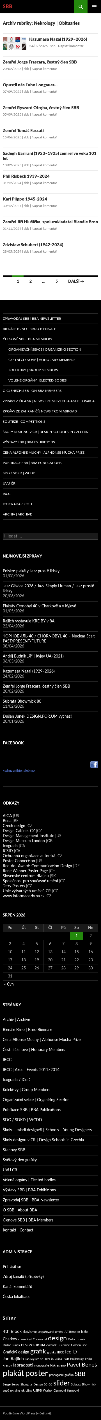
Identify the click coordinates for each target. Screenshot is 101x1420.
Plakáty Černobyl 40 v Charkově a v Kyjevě (39, 606)
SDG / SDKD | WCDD (19, 473)
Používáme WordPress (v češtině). (27, 1413)
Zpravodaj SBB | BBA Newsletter (32, 318)
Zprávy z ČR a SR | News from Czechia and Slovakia (49, 401)
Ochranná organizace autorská (29, 856)
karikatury (77, 1359)
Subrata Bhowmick (83, 1384)
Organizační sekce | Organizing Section (44, 349)
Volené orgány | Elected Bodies (37, 380)
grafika (51, 1352)
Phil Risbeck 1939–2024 (26, 176)
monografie (41, 1365)
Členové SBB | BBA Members (27, 339)
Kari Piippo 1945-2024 (25, 199)
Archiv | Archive (17, 514)
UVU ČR (9, 483)
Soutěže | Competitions (24, 421)
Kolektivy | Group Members (33, 370)
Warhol (47, 1390)
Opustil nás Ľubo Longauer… (30, 85)
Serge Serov (11, 1384)
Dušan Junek (76, 1339)
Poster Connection (19, 861)
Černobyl (60, 1390)
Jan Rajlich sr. (34, 1359)
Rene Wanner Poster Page (25, 871)
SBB (7, 6)
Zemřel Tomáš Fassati (23, 131)
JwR (66, 1359)
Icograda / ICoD (17, 504)
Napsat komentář (70, 46)
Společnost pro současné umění (30, 881)
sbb (53, 46)
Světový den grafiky (20, 1160)
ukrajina (26, 1390)
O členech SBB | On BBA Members (32, 390)
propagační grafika (61, 1375)
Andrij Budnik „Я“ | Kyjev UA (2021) (33, 656)
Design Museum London (24, 841)
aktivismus (30, 1331)
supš (6, 1390)
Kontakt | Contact (18, 1230)
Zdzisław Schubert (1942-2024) (33, 245)
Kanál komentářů (17, 1287)
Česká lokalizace (16, 1297)
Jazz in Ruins (53, 1359)
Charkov (10, 1339)
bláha (84, 1331)
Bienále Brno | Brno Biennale (29, 329)
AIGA (7, 816)
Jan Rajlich (13, 1359)
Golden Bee (79, 1345)
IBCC (6, 493)
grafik (38, 1351)
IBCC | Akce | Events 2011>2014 (31, 1070)
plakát (13, 1373)
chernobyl (25, 1339)
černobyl (73, 1390)
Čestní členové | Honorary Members (41, 359)
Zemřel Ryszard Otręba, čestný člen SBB (41, 108)
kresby (7, 1365)
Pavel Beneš (82, 1365)
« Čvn (9, 984)
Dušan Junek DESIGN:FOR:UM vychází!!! (39, 716)
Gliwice (64, 1345)
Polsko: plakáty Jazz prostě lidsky (31, 571)
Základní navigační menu (94, 6)
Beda (7, 821)
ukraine (15, 1390)
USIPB (37, 1390)
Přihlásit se (12, 1267)
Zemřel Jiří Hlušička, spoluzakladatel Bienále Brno (50, 222)
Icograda (10, 846)
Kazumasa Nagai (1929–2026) (58, 39)
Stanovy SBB (14, 1150)
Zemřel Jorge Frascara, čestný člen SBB (40, 62)
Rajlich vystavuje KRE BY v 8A (28, 621)
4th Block (12, 1331)
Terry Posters (14, 886)
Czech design (14, 826)
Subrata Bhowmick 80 (22, 701)
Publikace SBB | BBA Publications (32, 463)
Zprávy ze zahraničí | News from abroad (40, 411)
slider (61, 1383)
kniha (88, 1359)
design (57, 1338)
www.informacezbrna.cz (23, 896)
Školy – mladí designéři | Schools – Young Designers (47, 1130)
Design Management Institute (28, 836)
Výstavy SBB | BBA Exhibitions (29, 442)
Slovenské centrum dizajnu (26, 876)
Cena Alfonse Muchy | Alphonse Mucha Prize (43, 452)
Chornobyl (40, 1339)
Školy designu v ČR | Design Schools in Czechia (45, 432)
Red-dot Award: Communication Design (37, 866)
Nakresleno (58, 1365)
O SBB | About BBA (20, 1210)
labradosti (23, 1365)
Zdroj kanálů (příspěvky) (23, 1277)
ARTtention (72, 1331)
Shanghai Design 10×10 (36, 1384)
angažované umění (50, 1331)
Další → (76, 281)
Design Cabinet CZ (19, 831)
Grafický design (16, 1352)
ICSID (8, 851)
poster (36, 1373)
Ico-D (71, 1352)
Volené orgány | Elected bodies (29, 1180)
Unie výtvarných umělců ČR (27, 891)
